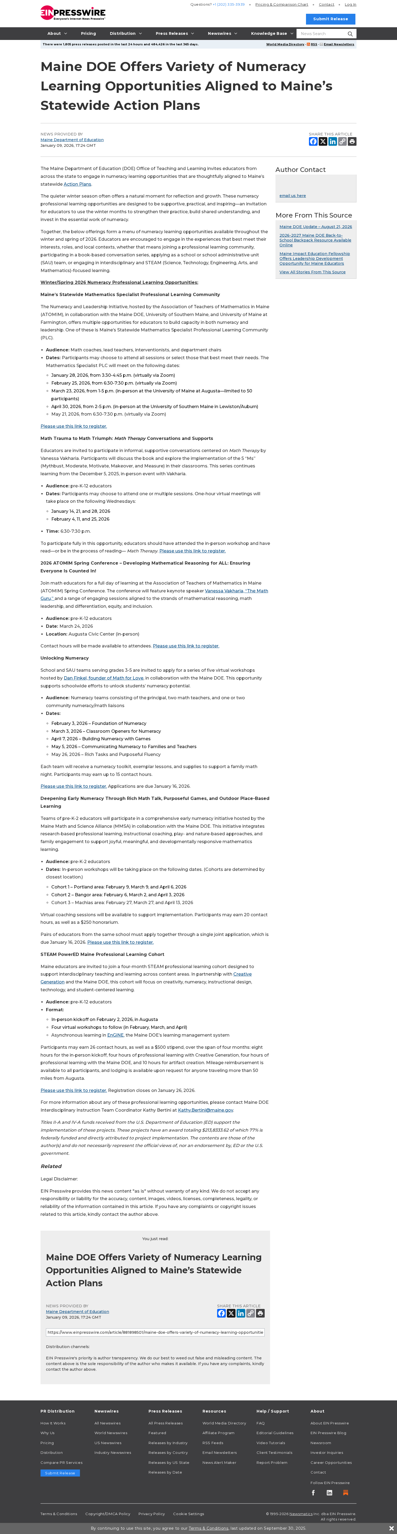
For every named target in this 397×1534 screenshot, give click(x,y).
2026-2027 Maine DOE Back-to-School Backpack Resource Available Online (315, 240)
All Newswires (107, 1423)
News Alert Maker (219, 1462)
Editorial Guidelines (275, 1433)
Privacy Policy (152, 1514)
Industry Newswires (113, 1452)
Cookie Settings (188, 1514)
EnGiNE (115, 1035)
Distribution (52, 1452)
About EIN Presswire (330, 1423)
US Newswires (108, 1443)
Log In (350, 4)
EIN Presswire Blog (328, 1433)
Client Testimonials (274, 1452)
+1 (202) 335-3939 (229, 4)
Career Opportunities (331, 1462)
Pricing (281, 4)
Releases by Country (168, 1452)
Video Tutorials (271, 1443)
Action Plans (77, 184)
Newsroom (321, 1443)
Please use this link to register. (74, 426)
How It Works (53, 1423)
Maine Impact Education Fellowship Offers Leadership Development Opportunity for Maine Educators (315, 258)
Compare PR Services (61, 1462)
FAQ (261, 1423)
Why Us (48, 1433)
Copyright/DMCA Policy (107, 1514)
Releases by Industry (168, 1443)
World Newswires (111, 1433)
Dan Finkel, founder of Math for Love (103, 678)
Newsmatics (301, 1514)
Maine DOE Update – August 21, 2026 (316, 226)
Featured (157, 1433)
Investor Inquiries (327, 1452)
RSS (314, 44)
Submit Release (330, 18)
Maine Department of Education (72, 139)
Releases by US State (169, 1462)
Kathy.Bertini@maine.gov (205, 1110)
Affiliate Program (219, 1433)
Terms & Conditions (59, 1514)
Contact (326, 4)
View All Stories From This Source (313, 272)
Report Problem (272, 1462)
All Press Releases (166, 1423)
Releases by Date (165, 1472)
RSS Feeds (213, 1443)
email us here (293, 195)
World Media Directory (285, 44)
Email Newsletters (339, 44)
